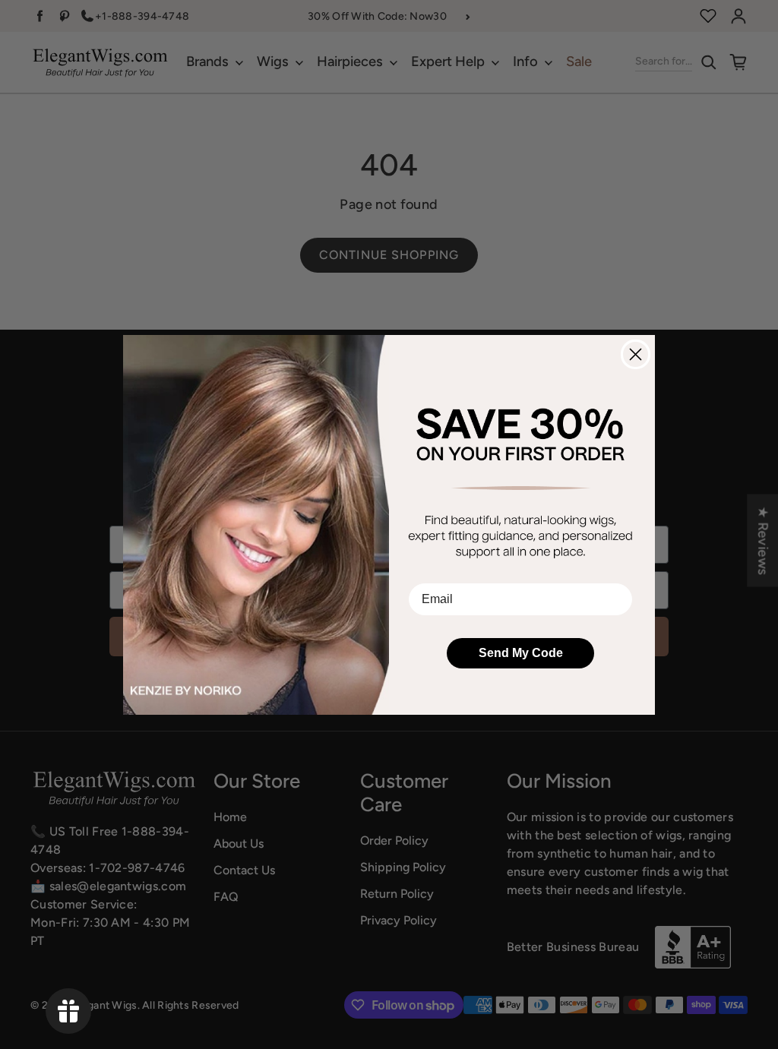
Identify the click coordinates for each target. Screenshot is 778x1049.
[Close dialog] (635, 354)
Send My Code (521, 652)
